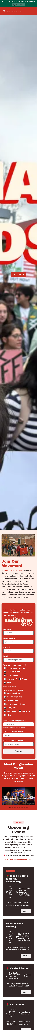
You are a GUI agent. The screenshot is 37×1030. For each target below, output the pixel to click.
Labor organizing (13, 693)
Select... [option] (7, 735)
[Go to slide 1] (9, 807)
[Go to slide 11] (26, 807)
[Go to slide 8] (21, 807)
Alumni (24, 679)
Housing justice (12, 700)
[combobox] (18, 724)
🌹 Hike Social (15, 1004)
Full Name (7, 629)
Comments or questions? (13, 740)
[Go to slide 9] (22, 807)
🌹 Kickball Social (17, 968)
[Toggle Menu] (34, 11)
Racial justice (11, 708)
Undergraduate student (15, 668)
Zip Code (7, 647)
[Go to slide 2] (10, 807)
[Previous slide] (5, 797)
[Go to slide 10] (24, 807)
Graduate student (13, 672)
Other (8, 683)
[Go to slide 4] (14, 807)
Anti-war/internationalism (16, 704)
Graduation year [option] (10, 724)
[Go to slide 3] (12, 807)
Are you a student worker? (13, 731)
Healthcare (26, 711)
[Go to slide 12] (27, 807)
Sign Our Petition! (18, 5)
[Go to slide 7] (19, 807)
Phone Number (9, 638)
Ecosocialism (11, 711)
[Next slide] (31, 797)
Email (5, 656)
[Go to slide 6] (17, 807)
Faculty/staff (11, 679)
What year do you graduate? (14, 720)
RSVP (25, 911)
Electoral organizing (14, 697)
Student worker (12, 675)
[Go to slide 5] (15, 807)
